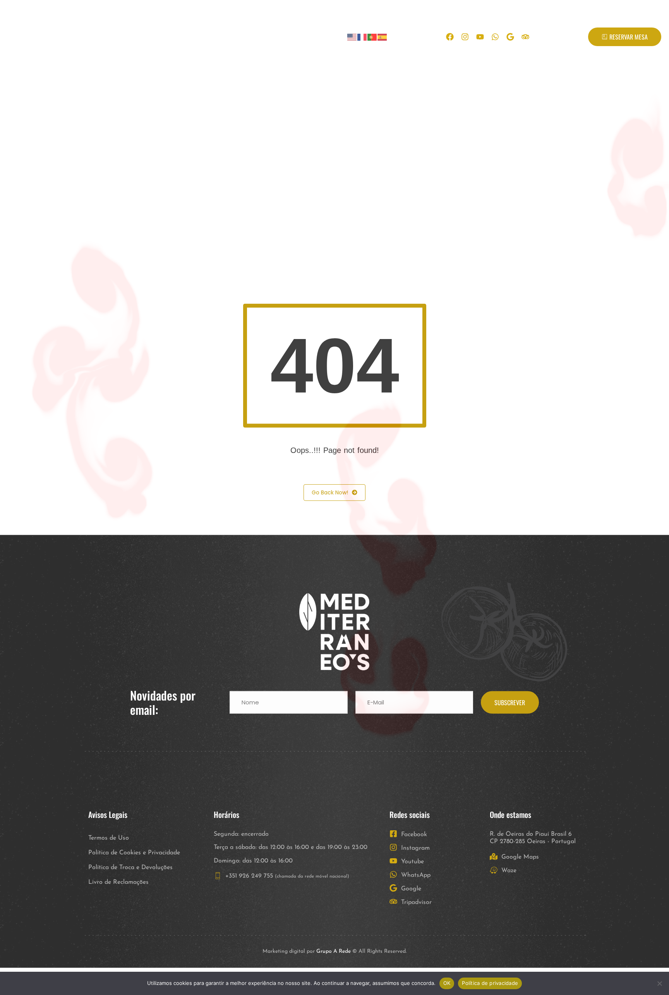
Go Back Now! (330, 519)
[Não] (659, 983)
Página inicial (98, 36)
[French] (362, 37)
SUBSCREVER (509, 729)
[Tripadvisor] (525, 37)
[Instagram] (465, 37)
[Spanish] (382, 37)
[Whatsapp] (495, 37)
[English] (352, 37)
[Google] (510, 37)
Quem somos (156, 36)
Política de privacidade (490, 983)
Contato (268, 36)
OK (447, 983)
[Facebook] (450, 37)
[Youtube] (480, 37)
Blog (233, 36)
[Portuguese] (372, 37)
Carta (201, 36)
